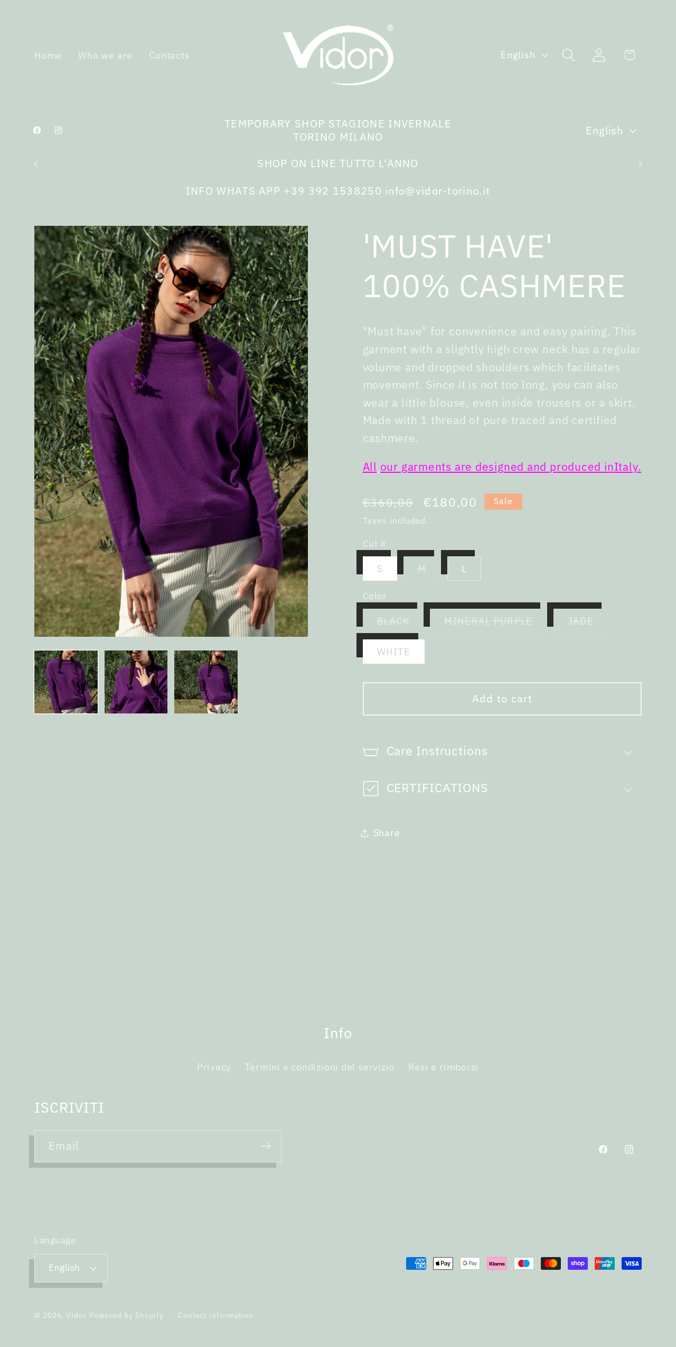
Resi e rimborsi (444, 1066)
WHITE (394, 652)
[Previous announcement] (36, 164)
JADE (588, 624)
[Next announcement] (640, 164)
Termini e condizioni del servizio (320, 1066)
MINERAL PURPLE (495, 624)
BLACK (400, 624)
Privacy (214, 1066)
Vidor (76, 1315)
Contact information (215, 1315)
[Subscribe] (266, 1146)
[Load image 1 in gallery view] (66, 682)
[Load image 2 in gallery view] (136, 682)
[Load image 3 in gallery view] (206, 682)
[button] (569, 55)
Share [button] (386, 832)
